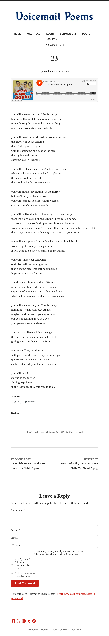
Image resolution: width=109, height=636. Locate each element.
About (50, 33)
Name (15, 530)
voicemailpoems (36, 432)
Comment (18, 509)
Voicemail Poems (38, 629)
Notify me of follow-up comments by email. (22, 563)
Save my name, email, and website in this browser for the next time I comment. (60, 553)
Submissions (68, 33)
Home (17, 33)
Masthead (33, 33)
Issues (51, 39)
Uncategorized (76, 432)
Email (15, 537)
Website (16, 544)
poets (86, 33)
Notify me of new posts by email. (25, 574)
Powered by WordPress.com (65, 629)
